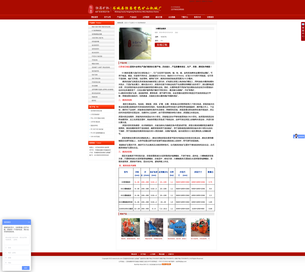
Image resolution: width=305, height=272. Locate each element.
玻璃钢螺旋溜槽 (97, 34)
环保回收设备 (96, 82)
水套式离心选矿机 (97, 38)
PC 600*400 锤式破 (97, 129)
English (210, 1)
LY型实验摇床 (95, 114)
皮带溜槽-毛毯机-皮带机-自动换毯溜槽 (102, 90)
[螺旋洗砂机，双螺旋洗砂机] (153, 236)
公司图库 (146, 17)
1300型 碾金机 (95, 122)
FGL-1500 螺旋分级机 (98, 118)
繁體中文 (204, 1)
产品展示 (120, 17)
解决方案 (159, 17)
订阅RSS (171, 254)
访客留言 (210, 17)
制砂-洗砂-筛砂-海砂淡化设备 (101, 27)
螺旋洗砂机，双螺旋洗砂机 (153, 239)
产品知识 (133, 17)
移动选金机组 (96, 93)
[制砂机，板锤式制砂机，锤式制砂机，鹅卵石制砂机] (130, 236)
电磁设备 (95, 97)
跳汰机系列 (95, 52)
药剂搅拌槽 (95, 41)
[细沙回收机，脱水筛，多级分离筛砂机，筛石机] (177, 236)
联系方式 (197, 17)
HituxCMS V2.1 (144, 264)
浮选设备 (95, 60)
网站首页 (94, 17)
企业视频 (171, 17)
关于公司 (107, 17)
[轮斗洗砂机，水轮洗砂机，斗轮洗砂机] (200, 236)
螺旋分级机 (95, 63)
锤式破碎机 (95, 71)
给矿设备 (95, 75)
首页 (126, 23)
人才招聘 (152, 254)
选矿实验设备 (96, 78)
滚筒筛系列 (95, 49)
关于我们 (143, 254)
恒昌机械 (152, 264)
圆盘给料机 (94, 125)
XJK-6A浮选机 (95, 136)
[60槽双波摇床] (135, 43)
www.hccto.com (117, 258)
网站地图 (162, 254)
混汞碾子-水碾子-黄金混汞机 (101, 67)
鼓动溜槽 (95, 86)
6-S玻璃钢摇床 (96, 30)
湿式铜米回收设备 (96, 111)
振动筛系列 (95, 45)
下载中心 (184, 17)
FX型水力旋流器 (97, 56)
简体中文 (198, 1)
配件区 (94, 100)
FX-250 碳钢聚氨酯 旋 (98, 133)
